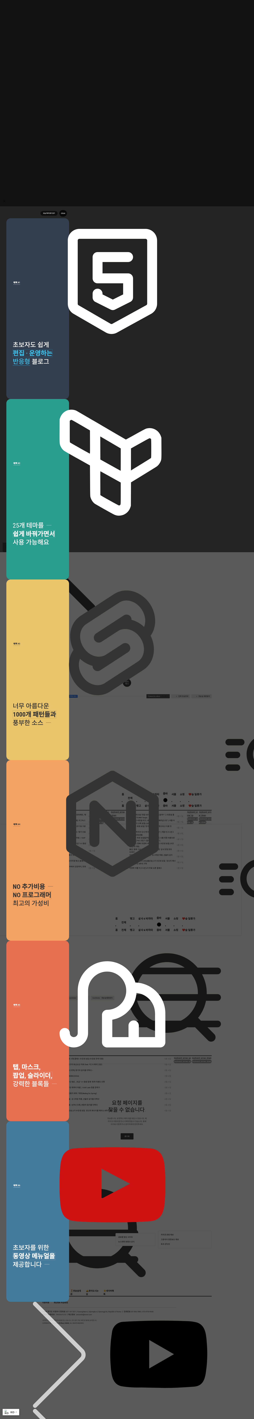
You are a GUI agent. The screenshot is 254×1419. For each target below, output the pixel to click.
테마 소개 (20, 384)
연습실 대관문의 (204, 696)
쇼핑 (182, 794)
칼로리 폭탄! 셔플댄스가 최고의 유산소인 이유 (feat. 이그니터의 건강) (75, 1064)
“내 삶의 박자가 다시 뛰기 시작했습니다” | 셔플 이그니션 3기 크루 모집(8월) (174, 450)
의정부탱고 (142, 363)
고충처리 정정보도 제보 (170, 1239)
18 (94, 522)
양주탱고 (101, 363)
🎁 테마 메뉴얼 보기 (24, 926)
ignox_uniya (101, 401)
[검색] (201, 344)
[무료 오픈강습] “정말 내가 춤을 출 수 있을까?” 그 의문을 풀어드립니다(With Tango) (112, 384)
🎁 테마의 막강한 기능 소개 (26, 1106)
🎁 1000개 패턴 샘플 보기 (26, 745)
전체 (123, 922)
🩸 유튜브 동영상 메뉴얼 (25, 1287)
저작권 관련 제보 (167, 1235)
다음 (96, 522)
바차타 (149, 918)
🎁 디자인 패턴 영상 (36, 384)
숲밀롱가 (89, 363)
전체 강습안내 (183, 696)
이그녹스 (155, 363)
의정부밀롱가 (128, 363)
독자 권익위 (165, 1244)
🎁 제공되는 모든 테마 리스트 (27, 565)
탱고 (165, 363)
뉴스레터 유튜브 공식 (126, 1242)
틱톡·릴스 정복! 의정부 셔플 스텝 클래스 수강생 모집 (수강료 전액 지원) (76, 1059)
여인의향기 (114, 363)
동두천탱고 (77, 363)
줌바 (165, 793)
